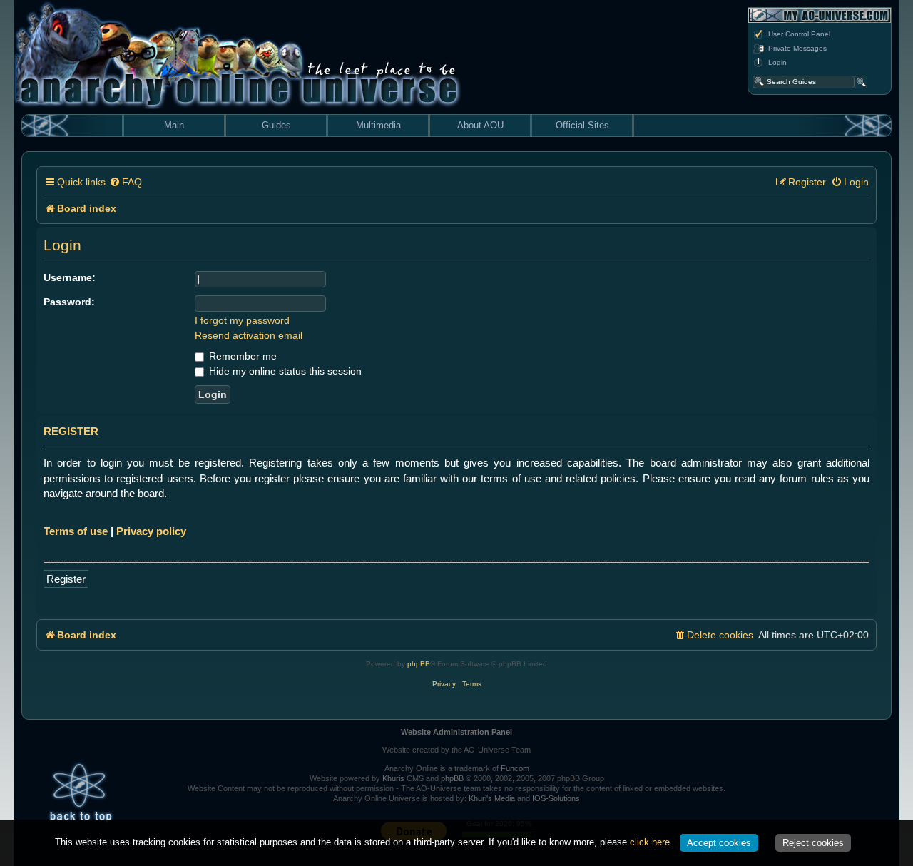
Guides (276, 125)
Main (174, 125)
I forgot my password (242, 320)
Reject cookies (813, 842)
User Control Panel (799, 34)
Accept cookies (719, 842)
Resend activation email (248, 335)
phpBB (418, 664)
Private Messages (797, 48)
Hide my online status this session (284, 371)
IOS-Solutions (556, 798)
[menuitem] (125, 182)
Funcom (515, 768)
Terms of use (76, 531)
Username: (70, 277)
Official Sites (582, 125)
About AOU (480, 125)
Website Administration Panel (456, 732)
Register (66, 579)
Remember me (241, 356)
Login (777, 62)
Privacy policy (151, 531)
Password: (69, 301)
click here (650, 842)
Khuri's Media (492, 798)
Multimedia (378, 125)
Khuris (393, 778)
